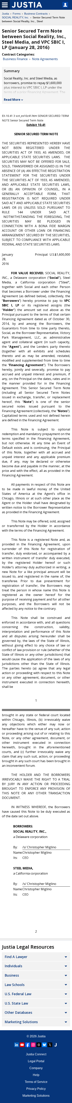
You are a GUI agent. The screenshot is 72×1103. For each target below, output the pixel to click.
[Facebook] (27, 1044)
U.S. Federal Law (18, 994)
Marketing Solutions (21, 1022)
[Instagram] (33, 1044)
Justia (5, 13)
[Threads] (38, 1044)
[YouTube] (22, 1044)
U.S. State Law (16, 1003)
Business (12, 975)
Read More (12, 99)
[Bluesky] (44, 1044)
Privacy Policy (36, 1088)
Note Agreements (45, 59)
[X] (50, 1044)
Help (36, 1075)
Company (36, 1068)
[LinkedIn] (16, 1044)
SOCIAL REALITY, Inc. (15, 17)
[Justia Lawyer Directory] (55, 1044)
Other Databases (18, 1012)
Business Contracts (36, 13)
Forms (17, 13)
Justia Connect (36, 1054)
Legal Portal (36, 1061)
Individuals (13, 966)
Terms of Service (36, 1081)
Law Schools (15, 984)
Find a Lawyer (16, 956)
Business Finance (15, 59)
